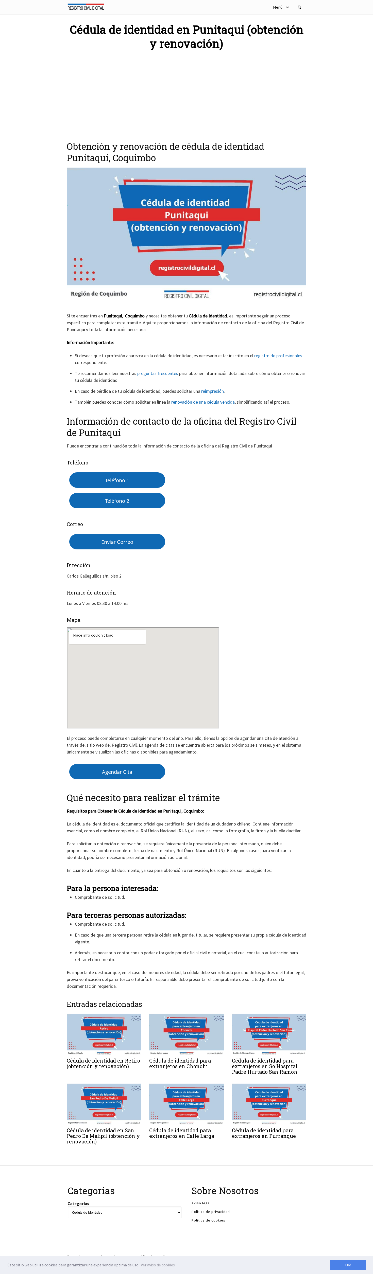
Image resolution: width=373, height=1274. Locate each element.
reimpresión (212, 391)
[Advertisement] (186, 92)
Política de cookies (208, 1220)
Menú (277, 7)
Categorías (78, 1203)
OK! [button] (348, 1265)
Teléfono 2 (117, 500)
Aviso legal (201, 1203)
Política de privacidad (211, 1211)
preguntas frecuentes (157, 373)
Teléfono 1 (117, 480)
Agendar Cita (117, 771)
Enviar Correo (117, 541)
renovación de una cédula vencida (203, 402)
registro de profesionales (278, 355)
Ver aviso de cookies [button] (158, 1264)
